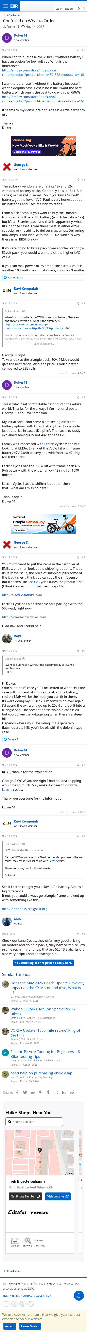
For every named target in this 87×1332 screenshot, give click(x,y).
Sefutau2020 (18, 1039)
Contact (28, 1295)
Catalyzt (15, 996)
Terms (16, 1295)
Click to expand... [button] (44, 343)
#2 (83, 179)
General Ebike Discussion (41, 1018)
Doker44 (13, 26)
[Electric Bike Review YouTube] (6, 1304)
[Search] (84, 8)
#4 (83, 397)
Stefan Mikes (18, 1018)
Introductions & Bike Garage (44, 1060)
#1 (83, 50)
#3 (83, 303)
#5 (83, 557)
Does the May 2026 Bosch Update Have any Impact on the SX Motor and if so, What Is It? (47, 987)
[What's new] (78, 8)
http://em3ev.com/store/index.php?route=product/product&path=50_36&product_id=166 (43, 72)
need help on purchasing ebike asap (41, 1073)
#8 (83, 836)
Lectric (49, 444)
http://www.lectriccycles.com (24, 617)
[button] (5, 6)
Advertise (42, 1295)
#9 (83, 934)
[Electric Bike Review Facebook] (14, 1304)
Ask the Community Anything (37, 996)
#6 (83, 651)
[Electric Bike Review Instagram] (22, 1304)
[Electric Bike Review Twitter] (30, 1304)
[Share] (78, 50)
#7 (83, 765)
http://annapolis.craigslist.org (25, 909)
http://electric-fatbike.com (22, 595)
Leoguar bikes (18, 1060)
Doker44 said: (13, 311)
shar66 (14, 1077)
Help (6, 1295)
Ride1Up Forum (35, 1039)
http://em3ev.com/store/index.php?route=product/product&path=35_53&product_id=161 (43, 99)
